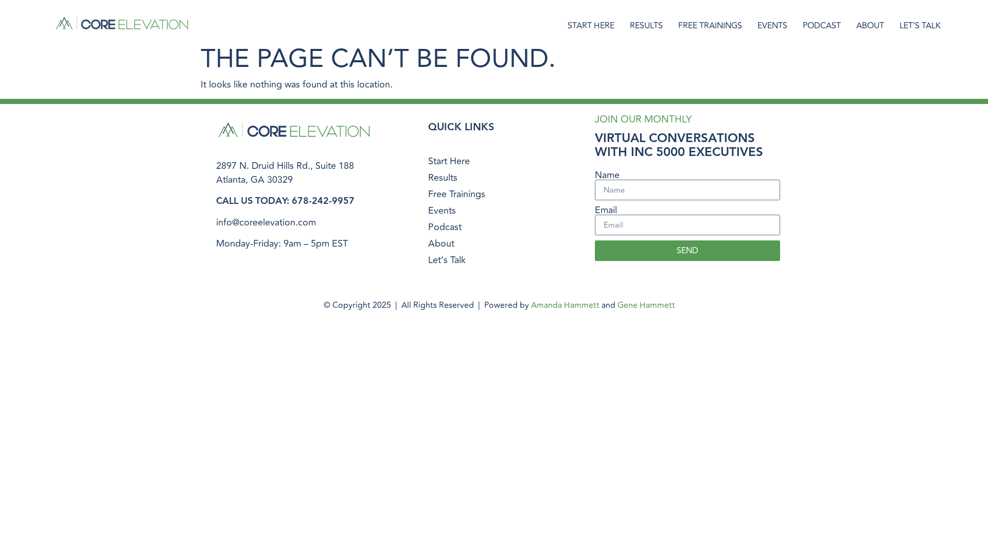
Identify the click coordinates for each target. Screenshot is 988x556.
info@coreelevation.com (266, 222)
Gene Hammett (646, 305)
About (870, 26)
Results (646, 26)
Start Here (591, 26)
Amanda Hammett (565, 305)
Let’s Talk (920, 26)
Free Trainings (710, 26)
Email (606, 210)
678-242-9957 (323, 201)
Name (607, 175)
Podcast (822, 26)
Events (772, 26)
